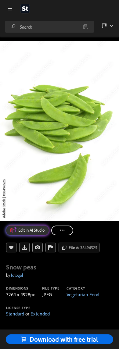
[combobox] (49, 26)
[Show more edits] (62, 230)
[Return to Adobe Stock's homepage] (25, 8)
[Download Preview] (24, 247)
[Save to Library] (11, 247)
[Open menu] (10, 8)
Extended (40, 314)
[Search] (13, 26)
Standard (15, 314)
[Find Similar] (37, 247)
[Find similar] (85, 27)
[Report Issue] (50, 247)
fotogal (17, 275)
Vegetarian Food (83, 294)
